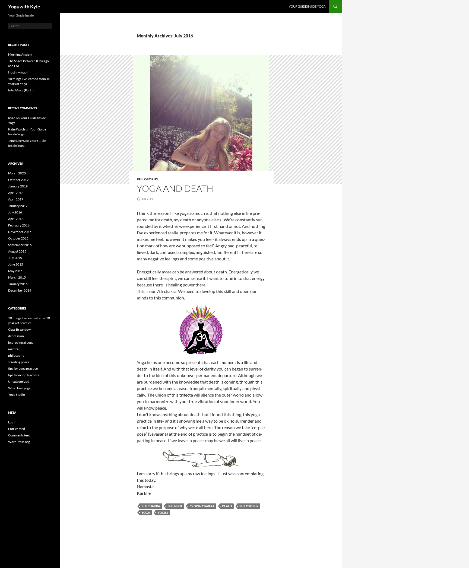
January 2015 (18, 284)
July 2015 (15, 258)
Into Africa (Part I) (21, 90)
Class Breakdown (20, 329)
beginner (175, 506)
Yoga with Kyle (24, 6)
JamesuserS (16, 141)
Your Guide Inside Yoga (307, 6)
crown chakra (202, 506)
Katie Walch (16, 129)
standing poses (18, 362)
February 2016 (19, 225)
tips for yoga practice (23, 368)
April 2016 (15, 219)
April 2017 (15, 199)
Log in (12, 422)
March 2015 (17, 277)
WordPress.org (19, 442)
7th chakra (150, 506)
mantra (13, 349)
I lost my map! (18, 72)
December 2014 (19, 290)
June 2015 (15, 264)
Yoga (145, 512)
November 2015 (19, 232)
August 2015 (17, 251)
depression (16, 336)
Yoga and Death (175, 188)
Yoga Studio (16, 395)
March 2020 (17, 173)
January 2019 (18, 186)
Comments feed (19, 435)
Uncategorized (18, 381)
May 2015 (15, 271)
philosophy (147, 179)
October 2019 (18, 180)
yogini (163, 512)
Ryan (11, 118)
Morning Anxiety (20, 54)
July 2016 (15, 212)
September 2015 (20, 245)
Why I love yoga (19, 388)
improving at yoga (20, 342)
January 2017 (18, 206)
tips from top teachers (23, 375)
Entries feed (16, 429)
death (227, 506)
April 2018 (15, 193)
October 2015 (18, 238)
